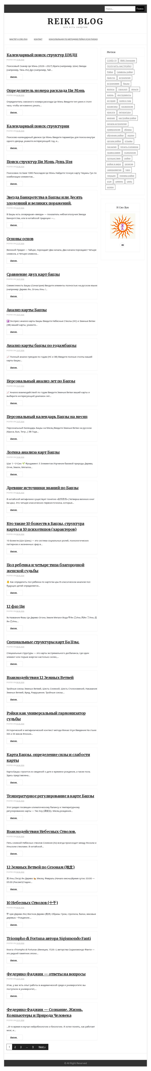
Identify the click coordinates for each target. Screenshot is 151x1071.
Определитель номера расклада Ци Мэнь (46, 90)
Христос (111, 77)
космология (127, 106)
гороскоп (122, 89)
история (111, 100)
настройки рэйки (127, 118)
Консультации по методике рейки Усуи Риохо (73, 39)
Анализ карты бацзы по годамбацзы (41, 345)
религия (129, 164)
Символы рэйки (125, 72)
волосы (110, 89)
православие (113, 152)
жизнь (110, 95)
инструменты (124, 95)
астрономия (113, 83)
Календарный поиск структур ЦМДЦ (42, 55)
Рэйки (110, 72)
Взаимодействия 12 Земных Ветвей (40, 677)
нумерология (113, 129)
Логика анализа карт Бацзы (33, 452)
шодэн (110, 187)
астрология (125, 77)
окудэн (130, 135)
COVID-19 (111, 60)
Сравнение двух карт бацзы (33, 274)
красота (111, 112)
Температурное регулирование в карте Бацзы (50, 796)
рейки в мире (114, 164)
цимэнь (119, 181)
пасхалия (111, 146)
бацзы (126, 83)
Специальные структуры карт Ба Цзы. (43, 642)
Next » (42, 1047)
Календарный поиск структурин (38, 126)
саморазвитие (114, 169)
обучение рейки (115, 135)
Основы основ (20, 238)
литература (125, 112)
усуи (109, 181)
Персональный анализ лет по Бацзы (41, 381)
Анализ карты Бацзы (27, 310)
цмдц (129, 181)
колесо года (125, 100)
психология (130, 152)
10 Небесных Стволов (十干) (32, 902)
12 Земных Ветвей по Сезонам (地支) (40, 867)
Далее (13, 77)
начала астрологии (117, 123)
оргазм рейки (114, 141)
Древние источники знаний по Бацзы (42, 487)
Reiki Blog (75, 21)
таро (127, 169)
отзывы (128, 141)
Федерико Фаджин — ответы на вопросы (46, 974)
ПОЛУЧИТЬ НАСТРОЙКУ (119, 66)
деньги (134, 89)
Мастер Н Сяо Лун (18, 39)
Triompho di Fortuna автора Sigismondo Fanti (49, 938)
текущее (111, 175)
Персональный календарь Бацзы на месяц (47, 416)
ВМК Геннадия (127, 60)
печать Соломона (129, 146)
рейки (127, 158)
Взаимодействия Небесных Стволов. (41, 831)
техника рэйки (126, 175)
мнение (111, 118)
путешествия (113, 158)
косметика (112, 106)
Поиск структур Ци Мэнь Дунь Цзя (39, 161)
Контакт (38, 39)
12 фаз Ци (16, 606)
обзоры (128, 129)
